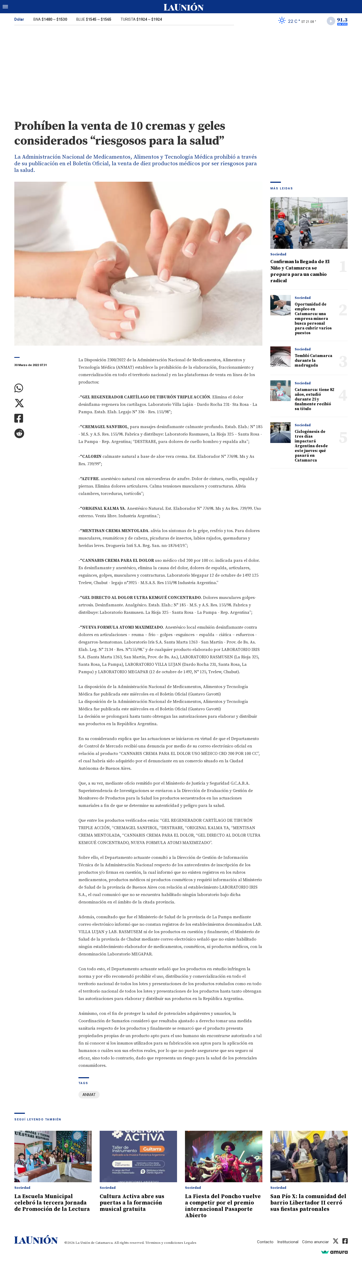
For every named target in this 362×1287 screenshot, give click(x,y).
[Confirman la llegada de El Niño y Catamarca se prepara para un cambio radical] (309, 223)
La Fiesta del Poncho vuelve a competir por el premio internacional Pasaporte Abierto (223, 1206)
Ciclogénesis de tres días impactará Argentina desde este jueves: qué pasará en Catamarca (311, 446)
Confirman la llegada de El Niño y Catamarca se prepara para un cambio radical (299, 271)
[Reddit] (42, 433)
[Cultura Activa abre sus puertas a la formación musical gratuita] (138, 1156)
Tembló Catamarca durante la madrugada (313, 360)
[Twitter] (42, 403)
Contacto (265, 1242)
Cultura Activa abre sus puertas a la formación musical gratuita (132, 1203)
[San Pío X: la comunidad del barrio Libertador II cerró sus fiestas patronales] (309, 1156)
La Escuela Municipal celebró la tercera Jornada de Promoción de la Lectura (52, 1203)
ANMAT (89, 1094)
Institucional (287, 1242)
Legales (190, 1243)
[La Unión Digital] (184, 7)
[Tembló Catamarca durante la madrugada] (280, 356)
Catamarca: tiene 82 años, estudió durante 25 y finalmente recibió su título (314, 399)
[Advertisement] (181, 68)
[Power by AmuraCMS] (334, 1251)
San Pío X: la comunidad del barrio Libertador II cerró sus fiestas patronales (308, 1203)
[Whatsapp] (42, 388)
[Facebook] (42, 418)
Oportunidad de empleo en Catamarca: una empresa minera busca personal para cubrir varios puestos (313, 319)
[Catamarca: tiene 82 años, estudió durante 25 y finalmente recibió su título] (280, 390)
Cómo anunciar (315, 1242)
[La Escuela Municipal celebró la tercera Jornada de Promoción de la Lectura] (53, 1156)
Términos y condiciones (164, 1243)
